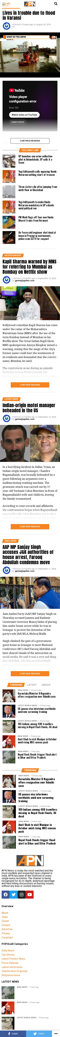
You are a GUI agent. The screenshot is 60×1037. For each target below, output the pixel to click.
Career (5, 921)
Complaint (7, 937)
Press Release (10, 962)
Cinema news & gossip (14, 971)
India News (8, 950)
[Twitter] (14, 895)
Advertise (7, 929)
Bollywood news (11, 975)
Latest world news (12, 967)
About (5, 912)
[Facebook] (6, 895)
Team (5, 917)
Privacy (6, 933)
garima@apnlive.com (24, 281)
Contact (6, 925)
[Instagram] (22, 895)
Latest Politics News (13, 958)
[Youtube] (30, 895)
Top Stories (8, 954)
